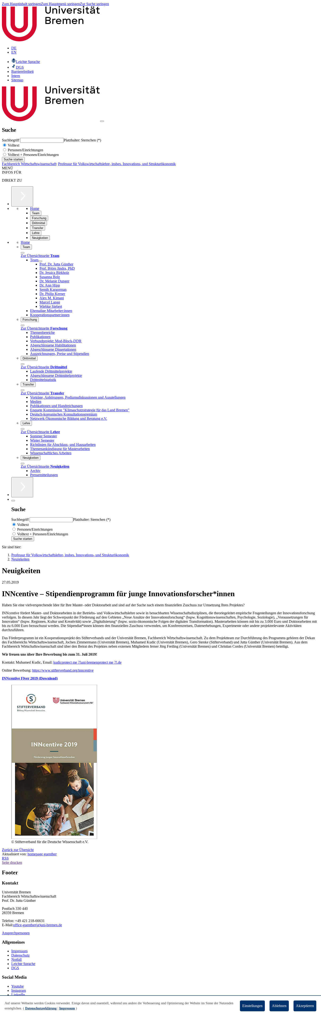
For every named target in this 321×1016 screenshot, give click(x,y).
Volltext (13, 145)
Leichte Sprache (23, 964)
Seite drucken (12, 862)
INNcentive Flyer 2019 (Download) (30, 678)
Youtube (17, 986)
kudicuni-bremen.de (87, 662)
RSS (5, 858)
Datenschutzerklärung (41, 1008)
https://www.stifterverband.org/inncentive (63, 670)
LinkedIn (18, 995)
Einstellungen (252, 1006)
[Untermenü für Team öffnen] (40, 261)
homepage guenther (42, 854)
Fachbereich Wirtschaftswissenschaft (29, 164)
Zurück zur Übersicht (18, 850)
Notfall (16, 960)
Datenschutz (20, 955)
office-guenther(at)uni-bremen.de (37, 925)
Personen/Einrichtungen (25, 150)
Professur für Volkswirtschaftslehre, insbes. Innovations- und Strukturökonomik (117, 164)
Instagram (18, 991)
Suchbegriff (11, 140)
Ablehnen (279, 1006)
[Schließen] (22, 252)
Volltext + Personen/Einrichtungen (33, 155)
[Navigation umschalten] (102, 121)
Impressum (19, 951)
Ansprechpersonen (16, 933)
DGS (15, 968)
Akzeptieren (305, 1006)
